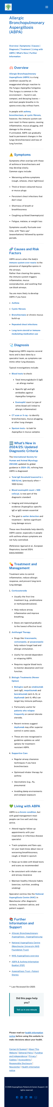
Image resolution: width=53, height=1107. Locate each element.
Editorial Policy (26, 1053)
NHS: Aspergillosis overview (25, 956)
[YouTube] (31, 1098)
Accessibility (24, 1060)
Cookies (13, 1060)
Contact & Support (18, 1049)
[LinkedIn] (26, 1098)
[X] (22, 1098)
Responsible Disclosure (20, 1063)
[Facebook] (17, 1098)
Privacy (32, 1056)
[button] (46, 7)
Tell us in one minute (27, 1010)
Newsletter (14, 1067)
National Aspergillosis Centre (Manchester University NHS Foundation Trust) (26, 946)
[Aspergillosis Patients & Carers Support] (24, 7)
